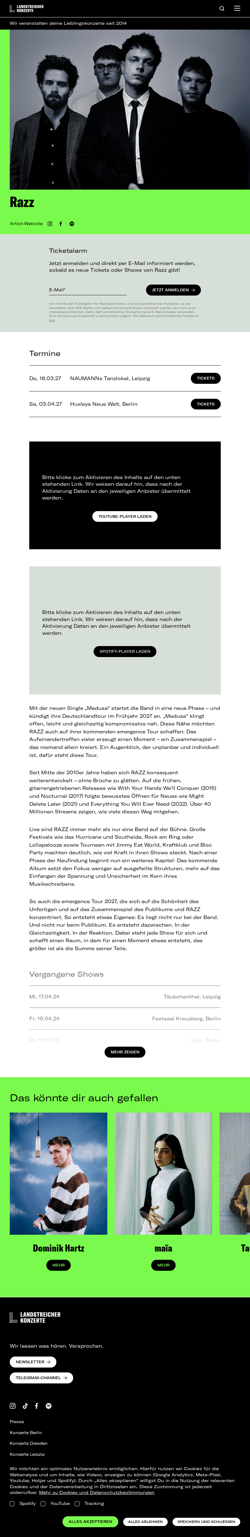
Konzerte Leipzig (27, 1454)
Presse (17, 1421)
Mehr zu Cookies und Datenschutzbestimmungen (97, 1492)
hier (52, 320)
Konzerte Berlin (26, 1432)
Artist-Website (26, 223)
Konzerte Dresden (29, 1443)
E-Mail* (57, 290)
